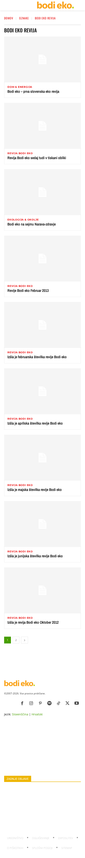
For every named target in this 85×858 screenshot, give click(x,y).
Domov (8, 18)
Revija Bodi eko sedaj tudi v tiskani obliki (36, 157)
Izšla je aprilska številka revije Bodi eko (35, 423)
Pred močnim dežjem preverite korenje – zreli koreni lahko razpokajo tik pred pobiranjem (40, 818)
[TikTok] (58, 703)
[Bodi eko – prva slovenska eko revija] (42, 59)
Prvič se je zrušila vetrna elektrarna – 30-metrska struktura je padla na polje (37, 809)
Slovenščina (20, 714)
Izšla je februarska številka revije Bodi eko (37, 356)
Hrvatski (37, 714)
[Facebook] (22, 703)
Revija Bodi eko (20, 153)
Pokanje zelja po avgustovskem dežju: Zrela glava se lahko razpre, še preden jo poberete (40, 790)
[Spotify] (49, 703)
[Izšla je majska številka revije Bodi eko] (42, 458)
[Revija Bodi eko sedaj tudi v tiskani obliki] (42, 126)
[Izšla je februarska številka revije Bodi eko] (42, 325)
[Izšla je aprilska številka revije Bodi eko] (42, 391)
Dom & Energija (19, 87)
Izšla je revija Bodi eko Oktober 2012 (33, 622)
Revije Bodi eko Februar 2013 (28, 290)
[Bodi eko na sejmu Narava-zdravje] (42, 192)
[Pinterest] (40, 703)
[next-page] (24, 640)
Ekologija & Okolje (23, 219)
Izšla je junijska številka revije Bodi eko (35, 556)
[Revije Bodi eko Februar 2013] (42, 259)
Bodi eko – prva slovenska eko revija (33, 91)
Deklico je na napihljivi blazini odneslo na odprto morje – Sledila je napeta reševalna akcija (42, 827)
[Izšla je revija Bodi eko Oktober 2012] (42, 590)
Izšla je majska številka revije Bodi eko (34, 489)
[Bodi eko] (55, 5)
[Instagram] (31, 703)
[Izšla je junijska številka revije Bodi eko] (42, 524)
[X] (67, 703)
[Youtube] (76, 703)
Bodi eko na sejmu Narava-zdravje (31, 224)
